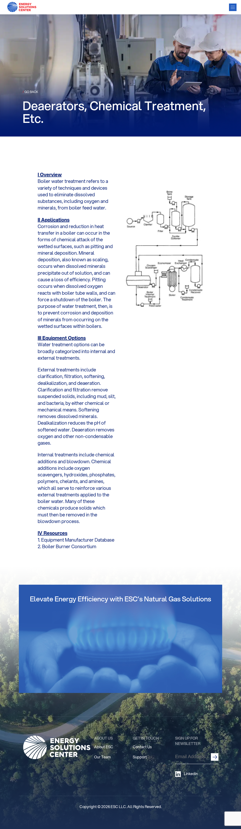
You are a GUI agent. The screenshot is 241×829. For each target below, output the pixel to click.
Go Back (30, 92)
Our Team (102, 757)
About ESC (103, 746)
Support (140, 757)
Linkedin (191, 773)
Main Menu (233, 7)
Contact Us (142, 746)
